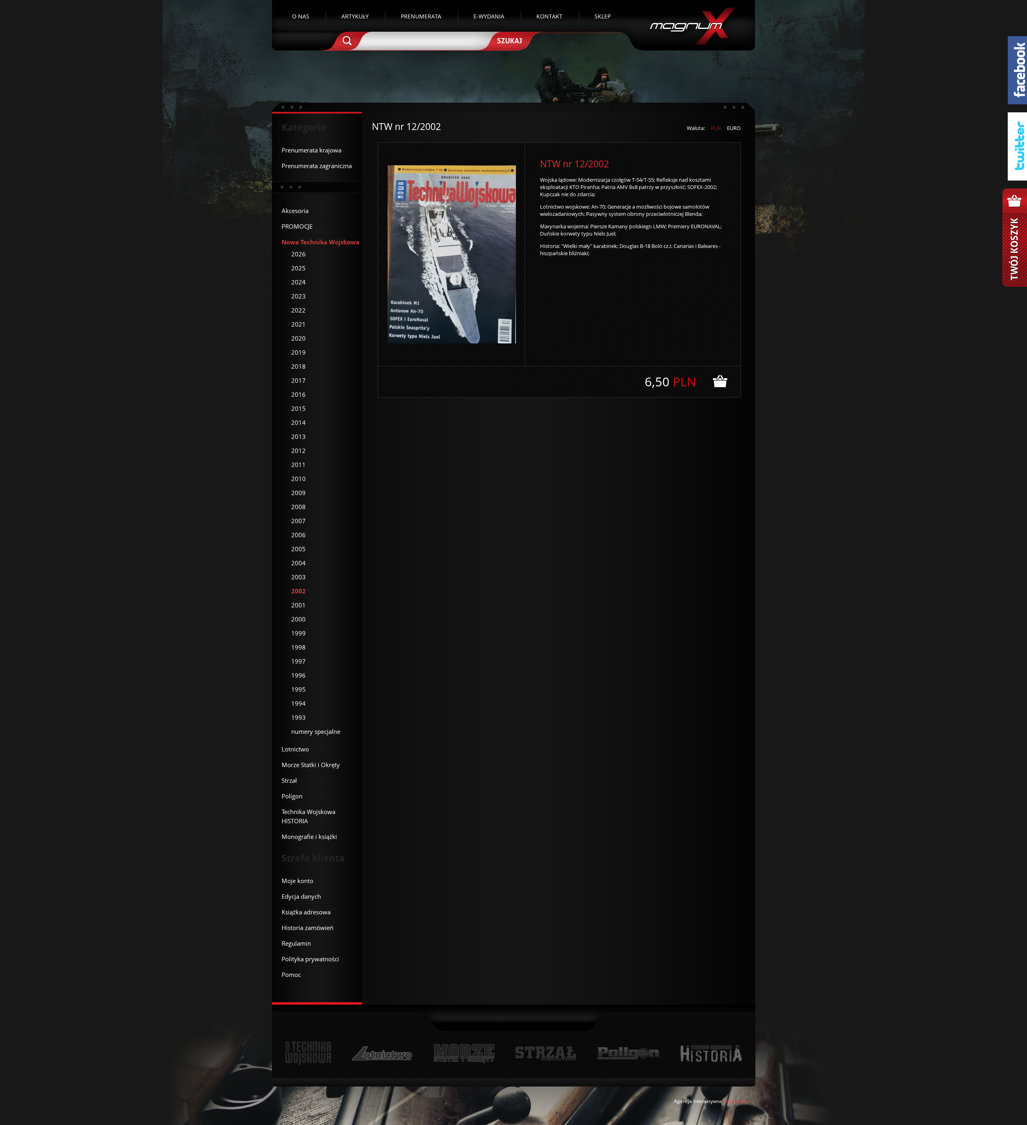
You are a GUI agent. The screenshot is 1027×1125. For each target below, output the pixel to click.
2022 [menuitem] (298, 310)
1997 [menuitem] (298, 661)
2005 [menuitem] (298, 549)
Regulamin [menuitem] (296, 943)
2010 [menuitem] (298, 479)
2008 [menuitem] (298, 507)
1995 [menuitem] (298, 689)
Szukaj (509, 40)
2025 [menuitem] (298, 268)
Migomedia (736, 1101)
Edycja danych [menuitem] (301, 896)
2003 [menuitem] (298, 577)
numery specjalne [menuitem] (315, 731)
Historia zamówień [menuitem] (307, 928)
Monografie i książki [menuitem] (309, 837)
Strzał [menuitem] (289, 780)
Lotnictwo (382, 1053)
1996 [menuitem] (298, 675)
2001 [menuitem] (298, 605)
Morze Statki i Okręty (463, 1053)
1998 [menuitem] (298, 647)
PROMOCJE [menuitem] (297, 226)
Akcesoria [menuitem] (295, 211)
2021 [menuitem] (298, 324)
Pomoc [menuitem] (291, 975)
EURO (734, 128)
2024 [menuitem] (298, 282)
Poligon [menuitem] (292, 796)
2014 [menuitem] (298, 422)
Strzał (546, 1053)
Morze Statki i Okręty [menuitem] (311, 765)
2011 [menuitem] (298, 465)
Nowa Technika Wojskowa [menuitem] (320, 242)
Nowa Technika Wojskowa (308, 1053)
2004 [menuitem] (298, 563)
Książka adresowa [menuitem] (306, 912)
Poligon (628, 1053)
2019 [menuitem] (298, 352)
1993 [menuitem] (298, 717)
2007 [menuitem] (298, 521)
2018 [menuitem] (298, 366)
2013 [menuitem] (298, 437)
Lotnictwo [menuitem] (295, 749)
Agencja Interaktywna (698, 1101)
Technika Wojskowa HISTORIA (710, 1053)
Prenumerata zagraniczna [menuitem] (317, 166)
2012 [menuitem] (298, 451)
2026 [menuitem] (298, 254)
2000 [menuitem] (298, 619)
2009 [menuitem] (298, 493)
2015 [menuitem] (298, 408)
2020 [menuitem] (298, 338)
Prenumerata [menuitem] (421, 16)
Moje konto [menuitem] (297, 881)
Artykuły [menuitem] (355, 16)
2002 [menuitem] (298, 591)
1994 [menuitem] (298, 703)
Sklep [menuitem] (603, 16)
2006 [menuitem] (298, 535)
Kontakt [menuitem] (549, 16)
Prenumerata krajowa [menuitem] (311, 150)
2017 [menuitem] (298, 380)
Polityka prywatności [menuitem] (310, 959)
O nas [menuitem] (300, 16)
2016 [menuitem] (298, 394)
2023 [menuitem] (298, 296)
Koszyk (1015, 237)
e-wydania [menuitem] (488, 16)
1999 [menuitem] (298, 633)
